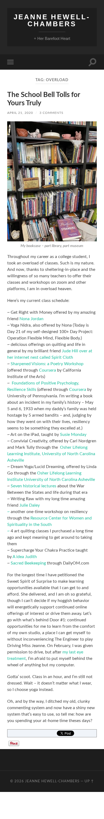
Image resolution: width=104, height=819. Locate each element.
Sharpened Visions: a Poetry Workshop (47, 364)
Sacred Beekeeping (28, 563)
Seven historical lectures (33, 486)
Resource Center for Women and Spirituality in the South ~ (49, 524)
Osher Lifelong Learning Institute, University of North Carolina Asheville (51, 453)
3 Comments (51, 112)
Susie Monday (73, 434)
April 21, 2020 (20, 112)
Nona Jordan (31, 319)
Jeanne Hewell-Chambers (52, 20)
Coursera (47, 370)
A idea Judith (25, 557)
